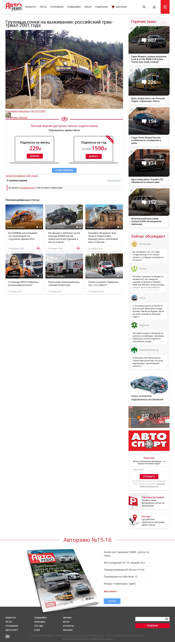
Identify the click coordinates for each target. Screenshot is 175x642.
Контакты (68, 625)
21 (121, 227)
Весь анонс (110, 591)
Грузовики (57, 6)
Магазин (121, 6)
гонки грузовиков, (15, 175)
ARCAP (87, 6)
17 (41, 276)
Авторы (67, 617)
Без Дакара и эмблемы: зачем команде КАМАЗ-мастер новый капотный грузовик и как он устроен (64, 237)
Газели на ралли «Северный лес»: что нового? (103, 283)
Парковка (39, 621)
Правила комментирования (101, 639)
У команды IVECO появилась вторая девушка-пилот (23, 283)
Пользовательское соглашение (75, 639)
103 (40, 227)
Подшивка (74, 6)
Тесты (43, 6)
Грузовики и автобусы (17, 111)
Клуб (37, 630)
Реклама (68, 630)
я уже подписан (64, 170)
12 (121, 276)
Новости (30, 6)
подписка (152, 626)
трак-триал (32, 175)
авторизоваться (27, 188)
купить (112, 601)
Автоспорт (11, 630)
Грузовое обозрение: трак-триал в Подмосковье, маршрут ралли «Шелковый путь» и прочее (103, 237)
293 (80, 227)
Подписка (101, 6)
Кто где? (38, 625)
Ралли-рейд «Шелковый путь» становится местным (64, 283)
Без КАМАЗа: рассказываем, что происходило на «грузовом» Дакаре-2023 (23, 235)
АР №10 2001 (38, 111)
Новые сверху (113, 180)
